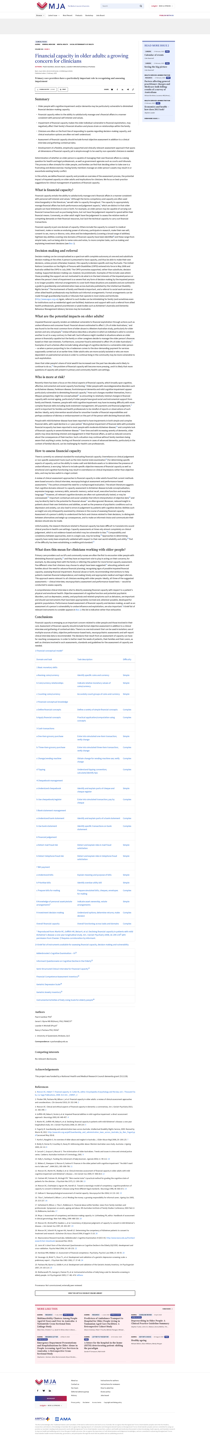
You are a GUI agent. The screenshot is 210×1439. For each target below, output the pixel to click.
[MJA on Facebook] (37, 1390)
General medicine (48, 44)
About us (74, 1380)
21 (76, 953)
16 (129, 497)
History (74, 1395)
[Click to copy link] (133, 89)
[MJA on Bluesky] (43, 1390)
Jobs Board (100, 15)
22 (92, 960)
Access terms (96, 1402)
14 (45, 494)
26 (93, 999)
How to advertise (107, 1388)
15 (48, 497)
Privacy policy (75, 1402)
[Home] (63, 6)
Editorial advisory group (80, 1392)
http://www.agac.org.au (47, 299)
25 (61, 992)
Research (148, 78)
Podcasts (78, 15)
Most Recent (67, 15)
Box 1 (71, 243)
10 (52, 366)
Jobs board (105, 1395)
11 (78, 395)
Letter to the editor (100, 1337)
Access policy (105, 1392)
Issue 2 (46, 49)
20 (128, 538)
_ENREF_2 (72, 1095)
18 (107, 532)
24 (61, 984)
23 (78, 976)
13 (106, 459)
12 (116, 427)
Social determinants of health (82, 44)
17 (86, 500)
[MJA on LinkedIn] (49, 1390)
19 (101, 535)
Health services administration (157, 75)
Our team (74, 1388)
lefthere (80, 1275)
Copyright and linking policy (113, 1402)
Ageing (37, 44)
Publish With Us (166, 15)
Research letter (51, 1337)
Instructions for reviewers (110, 1384)
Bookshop (89, 15)
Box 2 (78, 609)
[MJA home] (45, 1382)
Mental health (62, 44)
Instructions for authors (110, 1380)
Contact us (75, 1384)
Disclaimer (86, 1402)
